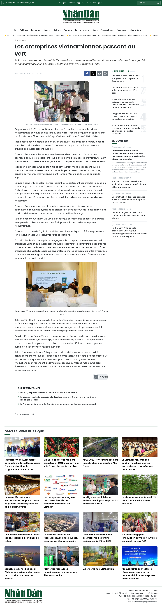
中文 (78, 3)
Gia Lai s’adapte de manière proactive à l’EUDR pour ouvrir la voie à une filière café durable (61, 463)
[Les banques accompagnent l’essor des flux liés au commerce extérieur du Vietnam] (61, 485)
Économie (35, 30)
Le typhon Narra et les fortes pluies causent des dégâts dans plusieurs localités (125, 116)
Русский (85, 3)
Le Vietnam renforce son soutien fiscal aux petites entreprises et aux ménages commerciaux (137, 464)
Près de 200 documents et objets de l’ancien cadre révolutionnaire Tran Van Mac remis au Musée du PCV (125, 103)
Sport (95, 30)
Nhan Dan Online (81, 16)
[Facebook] (87, 73)
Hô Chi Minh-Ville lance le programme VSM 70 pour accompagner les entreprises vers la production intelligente (129, 232)
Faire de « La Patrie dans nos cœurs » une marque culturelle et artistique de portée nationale (126, 129)
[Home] (15, 30)
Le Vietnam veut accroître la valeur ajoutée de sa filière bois (125, 90)
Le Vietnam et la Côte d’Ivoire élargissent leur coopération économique (126, 78)
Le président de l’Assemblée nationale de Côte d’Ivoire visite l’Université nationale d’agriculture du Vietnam (22, 464)
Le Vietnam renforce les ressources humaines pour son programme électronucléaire (61, 538)
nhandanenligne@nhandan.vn (144, 602)
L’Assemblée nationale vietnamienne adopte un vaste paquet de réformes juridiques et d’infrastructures (22, 502)
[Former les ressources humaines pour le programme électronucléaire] (61, 556)
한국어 (100, 3)
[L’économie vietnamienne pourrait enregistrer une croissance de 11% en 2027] (100, 522)
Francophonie (107, 30)
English (72, 3)
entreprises (24, 414)
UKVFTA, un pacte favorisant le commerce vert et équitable (48, 392)
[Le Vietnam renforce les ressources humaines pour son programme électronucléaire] (61, 522)
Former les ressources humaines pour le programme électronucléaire (60, 572)
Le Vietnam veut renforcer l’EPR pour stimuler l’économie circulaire (139, 500)
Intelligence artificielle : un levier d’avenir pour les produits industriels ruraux (100, 500)
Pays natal (122, 30)
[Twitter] (93, 73)
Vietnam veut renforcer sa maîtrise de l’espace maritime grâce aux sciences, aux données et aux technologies (128, 155)
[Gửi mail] (99, 73)
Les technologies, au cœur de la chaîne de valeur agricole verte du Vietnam (128, 215)
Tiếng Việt (63, 3)
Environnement (82, 30)
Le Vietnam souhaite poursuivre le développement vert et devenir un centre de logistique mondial (58, 398)
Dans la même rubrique (24, 431)
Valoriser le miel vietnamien (98, 568)
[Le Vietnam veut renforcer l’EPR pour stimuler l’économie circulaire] (139, 485)
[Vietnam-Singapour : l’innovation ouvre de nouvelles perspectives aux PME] (139, 522)
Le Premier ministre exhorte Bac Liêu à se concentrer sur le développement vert (58, 404)
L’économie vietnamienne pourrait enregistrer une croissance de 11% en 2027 (97, 538)
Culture (57, 30)
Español (93, 3)
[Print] (105, 73)
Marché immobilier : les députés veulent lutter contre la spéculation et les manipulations (129, 184)
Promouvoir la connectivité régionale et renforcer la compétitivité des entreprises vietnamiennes (138, 573)
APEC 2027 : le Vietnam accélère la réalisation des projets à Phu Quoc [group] (36, 35)
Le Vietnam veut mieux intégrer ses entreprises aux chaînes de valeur (22, 538)
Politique (24, 30)
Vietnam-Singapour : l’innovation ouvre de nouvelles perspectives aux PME (139, 538)
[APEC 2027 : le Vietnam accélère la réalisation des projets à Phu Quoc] (100, 447)
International (136, 30)
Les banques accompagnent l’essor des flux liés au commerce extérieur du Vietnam (60, 502)
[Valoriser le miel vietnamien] (100, 556)
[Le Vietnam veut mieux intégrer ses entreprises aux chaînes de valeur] (22, 522)
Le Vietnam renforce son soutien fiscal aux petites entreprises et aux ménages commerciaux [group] (108, 35)
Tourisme (68, 30)
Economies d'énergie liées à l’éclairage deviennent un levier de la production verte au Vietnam (22, 573)
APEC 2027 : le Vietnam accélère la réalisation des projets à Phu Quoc (100, 463)
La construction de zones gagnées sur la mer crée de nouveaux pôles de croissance (128, 200)
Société (47, 30)
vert (32, 414)
